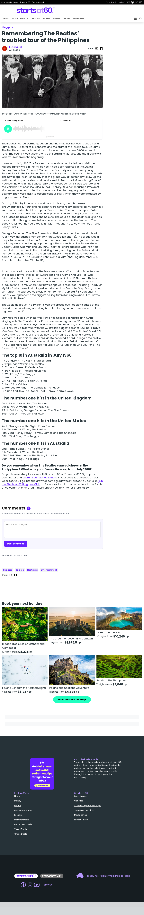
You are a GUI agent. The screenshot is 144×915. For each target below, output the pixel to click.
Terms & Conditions (84, 810)
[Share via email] (96, 48)
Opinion (19, 570)
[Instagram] (136, 2)
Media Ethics (80, 815)
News (15, 18)
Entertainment (49, 570)
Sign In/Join (6, 2)
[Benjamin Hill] (4, 48)
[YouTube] (141, 2)
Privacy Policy (81, 819)
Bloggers (7, 570)
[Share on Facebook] (101, 48)
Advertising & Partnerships (87, 805)
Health (24, 18)
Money (46, 18)
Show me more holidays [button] (72, 699)
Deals (16, 2)
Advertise (78, 18)
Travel (66, 18)
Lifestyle (35, 18)
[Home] (36, 10)
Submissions (80, 796)
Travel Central (38, 2)
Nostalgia (32, 570)
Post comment (15, 543)
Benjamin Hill (15, 47)
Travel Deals (20, 829)
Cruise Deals (20, 834)
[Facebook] (132, 2)
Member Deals (21, 819)
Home (6, 18)
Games (56, 18)
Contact (78, 800)
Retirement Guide (23, 824)
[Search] (140, 18)
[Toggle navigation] (135, 18)
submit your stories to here (40, 477)
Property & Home (23, 810)
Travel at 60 (25, 2)
